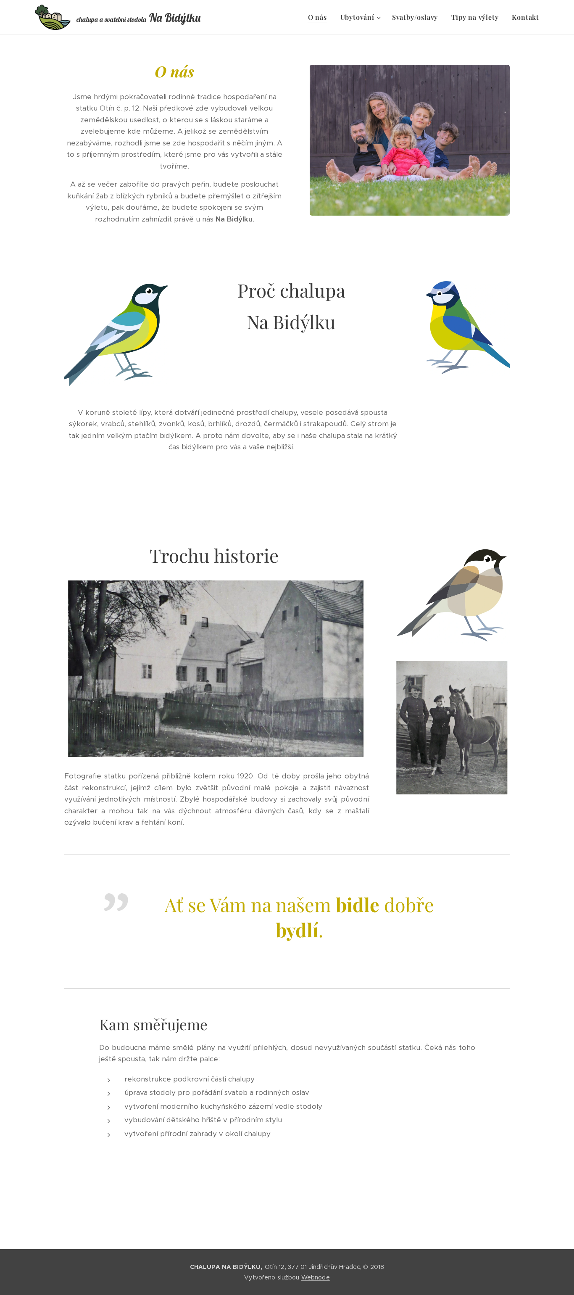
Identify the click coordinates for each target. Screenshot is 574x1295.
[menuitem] (320, 17)
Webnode (315, 1277)
